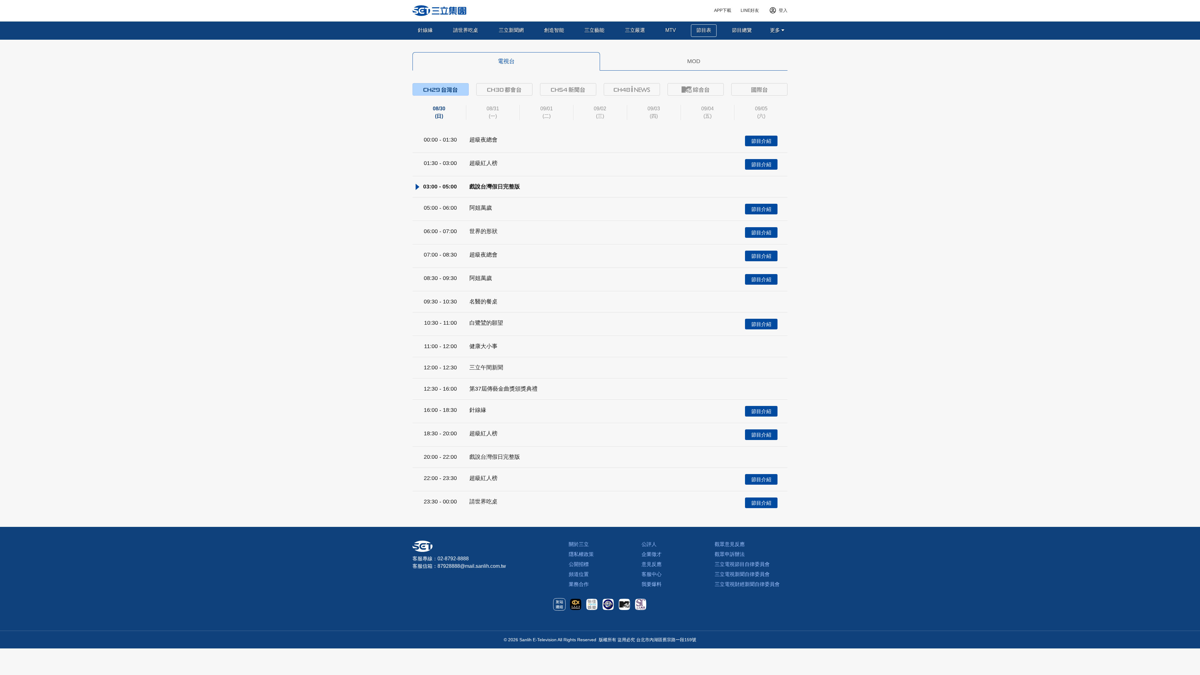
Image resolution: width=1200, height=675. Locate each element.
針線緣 (425, 30)
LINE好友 (750, 10)
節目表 (703, 30)
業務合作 (579, 584)
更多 (775, 30)
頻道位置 (579, 574)
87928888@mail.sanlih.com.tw (472, 566)
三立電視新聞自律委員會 (742, 574)
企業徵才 (652, 554)
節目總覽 (742, 30)
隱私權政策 (581, 554)
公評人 (649, 544)
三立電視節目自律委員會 (742, 564)
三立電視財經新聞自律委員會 (747, 584)
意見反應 (652, 564)
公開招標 (579, 564)
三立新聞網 (511, 30)
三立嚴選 (635, 30)
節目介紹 (761, 141)
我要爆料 (652, 584)
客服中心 (652, 574)
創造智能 (554, 30)
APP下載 (722, 10)
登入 (783, 10)
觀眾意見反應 (730, 544)
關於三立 (579, 544)
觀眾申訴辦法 (730, 554)
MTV (670, 30)
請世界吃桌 (465, 30)
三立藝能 (594, 30)
